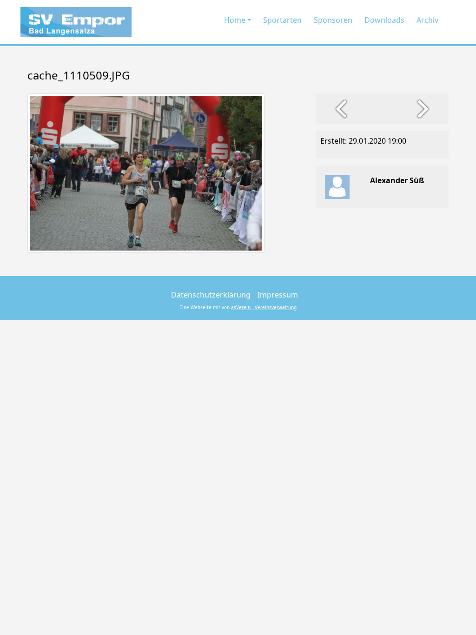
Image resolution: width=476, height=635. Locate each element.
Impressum (278, 295)
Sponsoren (333, 20)
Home (234, 20)
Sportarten (282, 20)
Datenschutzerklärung (211, 295)
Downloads (384, 20)
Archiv (427, 20)
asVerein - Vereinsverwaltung (264, 307)
